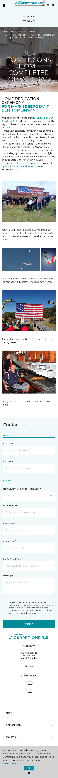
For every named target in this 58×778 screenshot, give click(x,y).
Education (12, 737)
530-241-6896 (29, 21)
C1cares (31, 31)
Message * (8, 576)
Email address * (10, 523)
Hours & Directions (29, 658)
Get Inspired (13, 725)
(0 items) (53, 5)
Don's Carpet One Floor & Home (23, 166)
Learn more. (9, 763)
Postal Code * (9, 541)
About (20, 31)
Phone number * (11, 505)
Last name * (8, 461)
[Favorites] (48, 5)
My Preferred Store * (13, 559)
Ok (29, 768)
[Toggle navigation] (4, 5)
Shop (9, 713)
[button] (43, 5)
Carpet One (7, 31)
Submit (29, 624)
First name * (9, 443)
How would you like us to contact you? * (22, 489)
